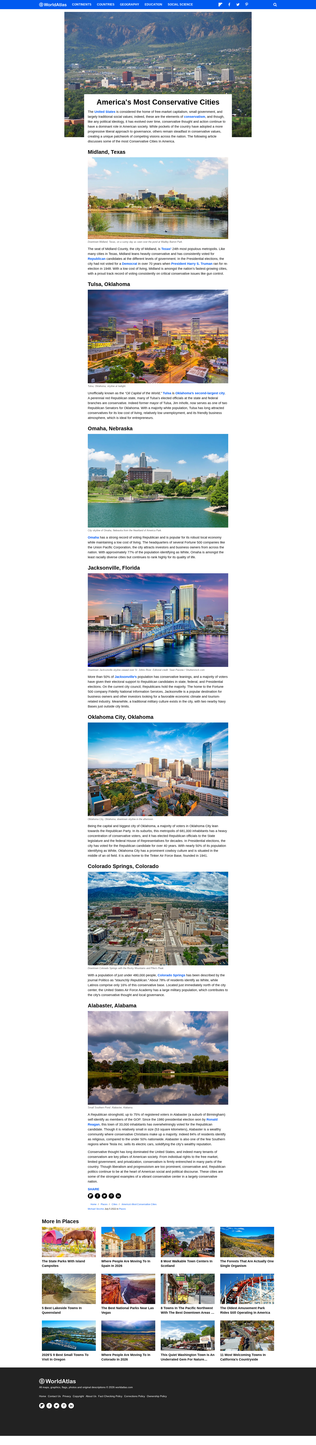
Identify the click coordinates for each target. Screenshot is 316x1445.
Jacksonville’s (126, 677)
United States (104, 112)
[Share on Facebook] (97, 1196)
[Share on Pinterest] (111, 1196)
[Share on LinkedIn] (118, 1196)
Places (122, 1209)
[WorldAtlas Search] (275, 4)
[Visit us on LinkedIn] (71, 1405)
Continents (81, 4)
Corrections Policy (134, 1396)
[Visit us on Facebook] (49, 1405)
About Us (91, 1396)
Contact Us (54, 1396)
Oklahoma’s (184, 393)
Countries (105, 4)
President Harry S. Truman (191, 264)
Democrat (129, 264)
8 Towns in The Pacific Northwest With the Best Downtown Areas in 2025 (187, 1312)
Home (42, 1396)
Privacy (67, 1396)
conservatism (194, 116)
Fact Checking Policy (110, 1396)
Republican (97, 259)
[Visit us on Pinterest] (64, 1405)
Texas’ (166, 249)
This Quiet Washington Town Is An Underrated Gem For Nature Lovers (188, 1359)
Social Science (180, 4)
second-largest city (210, 393)
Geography (129, 4)
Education (153, 4)
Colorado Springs (171, 975)
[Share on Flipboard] (90, 1196)
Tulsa (167, 393)
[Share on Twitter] (104, 1196)
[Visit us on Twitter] (56, 1405)
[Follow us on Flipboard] (42, 1405)
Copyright (78, 1396)
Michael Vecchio (96, 1209)
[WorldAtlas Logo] (54, 5)
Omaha (93, 537)
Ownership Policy (157, 1396)
